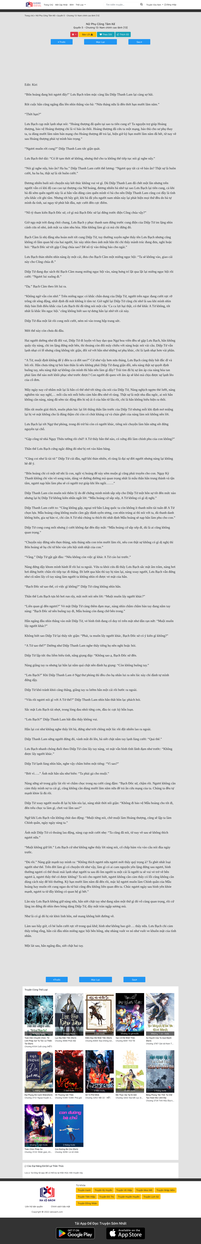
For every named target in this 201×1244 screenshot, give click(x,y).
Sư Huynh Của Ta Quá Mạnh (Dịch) (158, 1039)
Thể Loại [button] (80, 5)
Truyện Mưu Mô (144, 1190)
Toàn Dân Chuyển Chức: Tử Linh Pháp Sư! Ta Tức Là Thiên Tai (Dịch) (38, 1041)
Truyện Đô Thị (106, 1196)
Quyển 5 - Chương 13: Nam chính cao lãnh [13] (100, 27)
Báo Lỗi (86, 34)
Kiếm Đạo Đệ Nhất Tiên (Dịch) (98, 1038)
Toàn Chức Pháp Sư (34, 1149)
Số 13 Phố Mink (92, 1095)
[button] (154, 4)
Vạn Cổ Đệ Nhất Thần (125, 1038)
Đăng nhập (171, 4)
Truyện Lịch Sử (151, 1196)
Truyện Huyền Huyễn (128, 1196)
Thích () (124, 34)
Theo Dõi (107, 34)
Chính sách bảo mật (60, 1206)
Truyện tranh (84, 1190)
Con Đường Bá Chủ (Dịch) (66, 1149)
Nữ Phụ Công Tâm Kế (100, 24)
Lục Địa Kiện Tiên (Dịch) (65, 1038)
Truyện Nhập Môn (165, 1190)
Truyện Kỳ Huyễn (103, 1190)
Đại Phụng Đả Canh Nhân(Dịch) (39, 1095)
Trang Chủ (48, 5)
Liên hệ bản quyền (34, 1206)
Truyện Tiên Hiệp (86, 1196)
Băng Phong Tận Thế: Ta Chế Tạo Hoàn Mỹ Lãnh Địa (159, 1096)
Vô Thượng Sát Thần (64, 1095)
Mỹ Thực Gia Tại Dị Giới (126, 1095)
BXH (72, 5)
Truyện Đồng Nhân (87, 1203)
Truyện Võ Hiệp (124, 1190)
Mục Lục (100, 42)
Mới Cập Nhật (62, 4)
